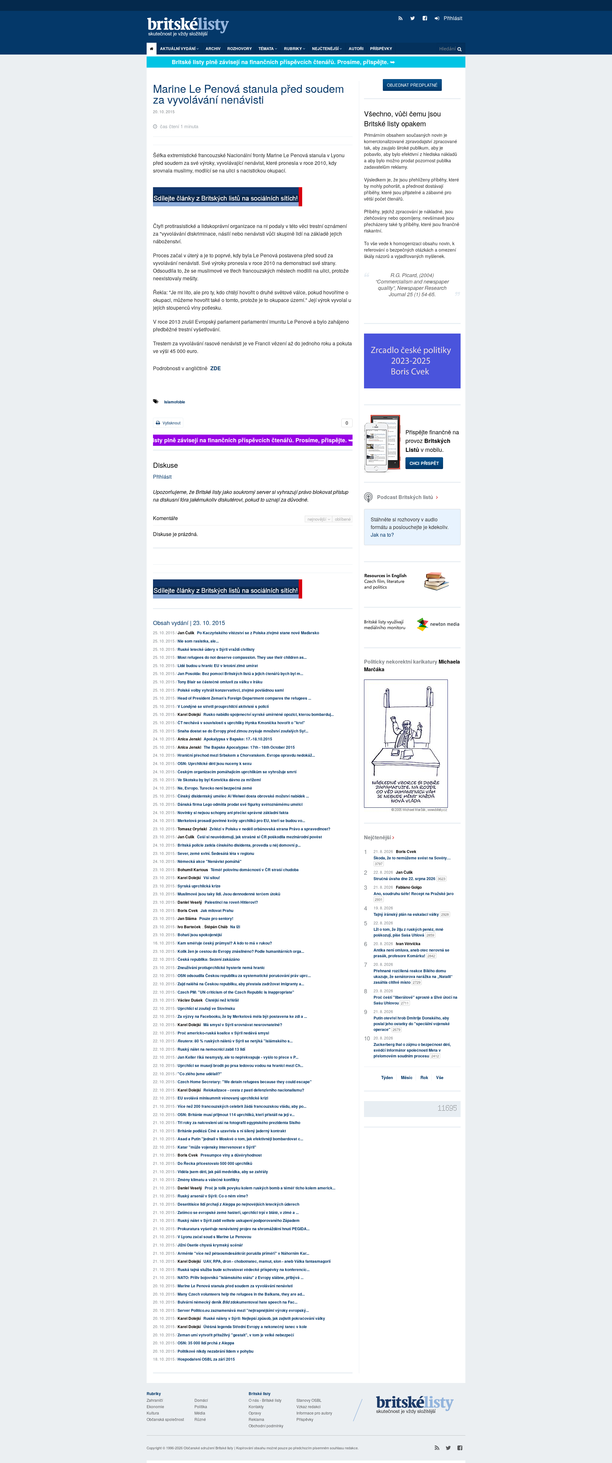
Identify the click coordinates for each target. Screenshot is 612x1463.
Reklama (256, 1419)
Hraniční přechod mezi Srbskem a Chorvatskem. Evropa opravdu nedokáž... (246, 755)
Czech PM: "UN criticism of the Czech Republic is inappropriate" (236, 992)
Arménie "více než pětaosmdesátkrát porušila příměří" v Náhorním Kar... (243, 1253)
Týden (387, 1077)
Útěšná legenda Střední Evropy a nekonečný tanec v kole (255, 1326)
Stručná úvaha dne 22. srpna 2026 (409, 878)
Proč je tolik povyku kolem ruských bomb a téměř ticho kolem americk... (270, 1188)
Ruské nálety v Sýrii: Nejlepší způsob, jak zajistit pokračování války (264, 1318)
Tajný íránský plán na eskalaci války (411, 914)
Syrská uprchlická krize (199, 886)
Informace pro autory (314, 1412)
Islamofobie (174, 402)
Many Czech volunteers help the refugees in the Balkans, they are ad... (241, 1294)
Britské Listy (415, 1405)
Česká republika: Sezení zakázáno (209, 959)
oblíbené (343, 519)
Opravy (255, 1412)
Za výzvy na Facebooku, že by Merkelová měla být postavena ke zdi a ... (242, 1016)
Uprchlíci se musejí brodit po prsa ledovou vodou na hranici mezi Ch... (240, 1065)
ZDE (215, 368)
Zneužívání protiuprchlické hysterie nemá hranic (221, 967)
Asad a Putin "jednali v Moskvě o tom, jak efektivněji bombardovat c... (240, 1139)
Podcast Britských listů (405, 497)
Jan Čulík (186, 633)
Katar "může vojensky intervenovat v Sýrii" (217, 1147)
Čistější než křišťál (222, 1000)
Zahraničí (155, 1400)
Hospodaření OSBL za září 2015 (206, 1359)
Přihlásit (452, 18)
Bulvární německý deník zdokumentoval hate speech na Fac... (237, 1302)
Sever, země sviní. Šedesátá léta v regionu (216, 853)
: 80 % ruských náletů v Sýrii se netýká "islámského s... (235, 1041)
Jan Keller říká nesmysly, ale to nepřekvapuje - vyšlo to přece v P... (238, 1057)
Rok (424, 1077)
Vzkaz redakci (308, 1406)
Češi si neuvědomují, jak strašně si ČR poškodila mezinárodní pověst (259, 837)
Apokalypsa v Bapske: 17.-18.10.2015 (238, 739)
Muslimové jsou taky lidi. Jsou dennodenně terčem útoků (229, 894)
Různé (200, 1419)
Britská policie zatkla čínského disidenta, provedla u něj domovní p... (239, 845)
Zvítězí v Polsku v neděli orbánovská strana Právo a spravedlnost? (269, 829)
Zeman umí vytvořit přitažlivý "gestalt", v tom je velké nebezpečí (236, 1335)
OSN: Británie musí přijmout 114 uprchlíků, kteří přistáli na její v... (236, 1114)
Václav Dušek (190, 1000)
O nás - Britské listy (265, 1400)
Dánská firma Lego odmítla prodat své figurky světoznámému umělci (240, 804)
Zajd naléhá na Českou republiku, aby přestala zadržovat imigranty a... (241, 984)
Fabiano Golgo (409, 887)
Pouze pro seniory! (216, 918)
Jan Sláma (187, 918)
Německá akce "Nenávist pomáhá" (210, 861)
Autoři (356, 48)
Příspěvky (381, 48)
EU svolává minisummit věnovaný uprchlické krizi (223, 1098)
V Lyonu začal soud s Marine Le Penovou (214, 1236)
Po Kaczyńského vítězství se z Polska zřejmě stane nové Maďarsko (258, 633)
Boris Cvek (188, 910)
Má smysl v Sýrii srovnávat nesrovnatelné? (242, 1024)
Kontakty (256, 1406)
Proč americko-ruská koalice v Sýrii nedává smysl (223, 1033)
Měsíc (406, 1077)
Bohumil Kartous (193, 869)
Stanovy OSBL (309, 1400)
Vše (439, 1077)
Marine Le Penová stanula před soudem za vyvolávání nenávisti (235, 1286)
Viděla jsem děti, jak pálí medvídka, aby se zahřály (223, 1171)
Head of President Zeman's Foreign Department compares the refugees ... (244, 698)
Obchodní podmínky (266, 1425)
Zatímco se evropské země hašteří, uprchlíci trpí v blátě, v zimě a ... (238, 1212)
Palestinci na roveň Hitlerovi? (231, 902)
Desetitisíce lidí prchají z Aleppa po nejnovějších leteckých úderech (238, 1204)
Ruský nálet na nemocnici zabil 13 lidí (211, 1049)
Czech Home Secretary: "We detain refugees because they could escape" (245, 1081)
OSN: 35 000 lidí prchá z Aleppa (206, 1343)
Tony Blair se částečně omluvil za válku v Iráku (220, 682)
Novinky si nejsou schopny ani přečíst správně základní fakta (233, 812)
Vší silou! (211, 877)
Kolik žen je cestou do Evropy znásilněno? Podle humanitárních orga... (241, 951)
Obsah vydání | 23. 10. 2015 (189, 622)
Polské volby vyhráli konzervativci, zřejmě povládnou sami (231, 690)
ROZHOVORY (239, 48)
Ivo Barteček (189, 927)
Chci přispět (424, 463)
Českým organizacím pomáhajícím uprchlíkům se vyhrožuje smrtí (237, 772)
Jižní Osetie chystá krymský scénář (210, 1245)
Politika (200, 1406)
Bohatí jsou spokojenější (200, 934)
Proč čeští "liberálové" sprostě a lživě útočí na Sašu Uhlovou (415, 1000)
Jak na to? (382, 534)
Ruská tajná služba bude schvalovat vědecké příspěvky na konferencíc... (244, 1269)
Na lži (235, 927)
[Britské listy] (227, 197)
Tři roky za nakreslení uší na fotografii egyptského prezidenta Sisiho (239, 1122)
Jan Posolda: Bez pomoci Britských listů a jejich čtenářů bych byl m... (240, 673)
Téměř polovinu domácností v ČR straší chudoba (255, 869)
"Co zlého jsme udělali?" (200, 1074)
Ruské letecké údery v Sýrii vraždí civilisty (216, 649)
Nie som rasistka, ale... (198, 641)
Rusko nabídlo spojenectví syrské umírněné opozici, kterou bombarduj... (268, 714)
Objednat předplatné (412, 85)
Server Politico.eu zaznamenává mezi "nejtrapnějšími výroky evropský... (243, 1310)
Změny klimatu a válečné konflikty (208, 1179)
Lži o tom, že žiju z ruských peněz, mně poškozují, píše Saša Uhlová (408, 932)
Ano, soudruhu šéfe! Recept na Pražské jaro (414, 896)
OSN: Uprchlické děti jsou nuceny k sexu (214, 763)
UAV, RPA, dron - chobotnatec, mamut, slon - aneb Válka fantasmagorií (267, 1261)
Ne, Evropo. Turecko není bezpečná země (215, 788)
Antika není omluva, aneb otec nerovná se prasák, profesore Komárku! (411, 953)
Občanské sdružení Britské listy (208, 1447)
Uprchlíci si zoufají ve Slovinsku (206, 1008)
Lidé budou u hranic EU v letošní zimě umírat (218, 665)
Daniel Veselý (190, 902)
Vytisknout (171, 422)
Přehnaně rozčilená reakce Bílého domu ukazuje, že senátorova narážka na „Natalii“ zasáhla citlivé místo (413, 976)
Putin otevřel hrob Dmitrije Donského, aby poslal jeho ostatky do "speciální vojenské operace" (412, 1023)
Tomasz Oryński (192, 829)
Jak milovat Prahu (216, 910)
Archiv (213, 48)
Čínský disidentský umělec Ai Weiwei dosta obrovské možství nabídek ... (243, 796)
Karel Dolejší (189, 714)
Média (199, 1412)
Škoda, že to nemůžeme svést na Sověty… (412, 860)
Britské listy (191, 27)
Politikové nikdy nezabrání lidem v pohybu (215, 1351)
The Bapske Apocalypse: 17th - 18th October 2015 (249, 747)
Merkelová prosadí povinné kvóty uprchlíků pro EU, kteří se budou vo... (241, 820)
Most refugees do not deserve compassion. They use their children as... (242, 657)
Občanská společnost (165, 1419)
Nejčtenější (377, 837)
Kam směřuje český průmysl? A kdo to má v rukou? (225, 943)
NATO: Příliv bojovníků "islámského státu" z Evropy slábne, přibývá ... (240, 1277)
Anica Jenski (189, 739)
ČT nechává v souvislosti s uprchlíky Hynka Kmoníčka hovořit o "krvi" (241, 722)
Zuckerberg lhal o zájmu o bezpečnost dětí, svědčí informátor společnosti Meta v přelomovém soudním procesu (412, 1050)
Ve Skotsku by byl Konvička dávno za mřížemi (219, 780)
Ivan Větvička (408, 943)
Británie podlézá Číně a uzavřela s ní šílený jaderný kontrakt (232, 1131)
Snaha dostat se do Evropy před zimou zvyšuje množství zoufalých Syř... (243, 731)
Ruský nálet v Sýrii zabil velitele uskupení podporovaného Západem (239, 1220)
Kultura (153, 1412)
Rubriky (293, 48)
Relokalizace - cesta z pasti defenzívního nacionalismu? (253, 1090)
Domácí (201, 1400)
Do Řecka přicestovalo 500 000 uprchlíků (215, 1163)
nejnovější (318, 519)
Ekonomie (155, 1406)
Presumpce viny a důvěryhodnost (231, 1155)
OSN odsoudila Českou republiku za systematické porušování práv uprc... (244, 975)
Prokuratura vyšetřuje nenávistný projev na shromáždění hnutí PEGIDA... (244, 1228)
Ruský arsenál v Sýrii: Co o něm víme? (213, 1196)
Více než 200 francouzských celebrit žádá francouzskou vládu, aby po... (242, 1106)
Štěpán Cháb (216, 927)
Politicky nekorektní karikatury (412, 665)
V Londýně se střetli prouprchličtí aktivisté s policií (223, 706)
